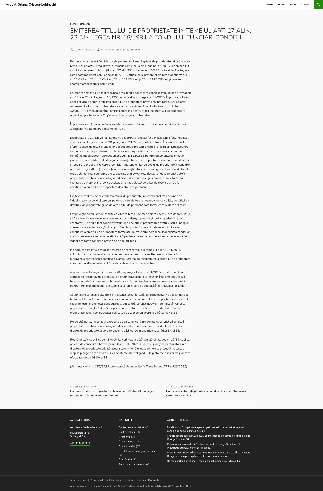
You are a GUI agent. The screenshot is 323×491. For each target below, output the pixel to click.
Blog (293, 4)
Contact (306, 4)
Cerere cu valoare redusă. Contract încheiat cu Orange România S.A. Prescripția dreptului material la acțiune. (204, 446)
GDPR (281, 4)
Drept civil (124, 437)
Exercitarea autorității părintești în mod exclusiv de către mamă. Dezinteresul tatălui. (206, 391)
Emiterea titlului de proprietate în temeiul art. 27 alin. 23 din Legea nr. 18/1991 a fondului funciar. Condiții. (112, 391)
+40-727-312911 (80, 443)
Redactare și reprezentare (133, 464)
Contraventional (127, 432)
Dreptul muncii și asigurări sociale (137, 451)
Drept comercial (127, 441)
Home (269, 4)
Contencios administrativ (132, 427)
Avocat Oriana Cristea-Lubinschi (31, 4)
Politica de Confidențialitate (108, 480)
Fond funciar (80, 24)
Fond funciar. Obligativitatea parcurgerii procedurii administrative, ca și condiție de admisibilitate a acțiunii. (205, 429)
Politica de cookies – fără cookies (143, 480)
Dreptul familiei (127, 446)
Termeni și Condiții (80, 480)
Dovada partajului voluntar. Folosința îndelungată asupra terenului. (203, 461)
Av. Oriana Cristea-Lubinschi (120, 49)
